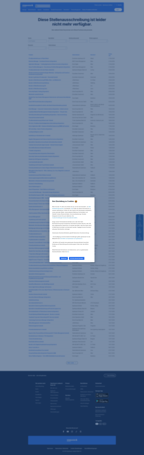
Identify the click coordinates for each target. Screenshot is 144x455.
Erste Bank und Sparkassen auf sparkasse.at (71, 238)
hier (68, 251)
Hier (72, 208)
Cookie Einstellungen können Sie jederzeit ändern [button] (64, 217)
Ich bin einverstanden (76, 258)
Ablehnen (64, 258)
